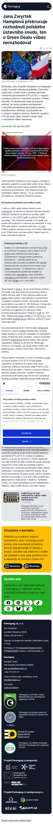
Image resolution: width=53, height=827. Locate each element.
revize (21, 316)
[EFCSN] (10, 748)
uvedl (47, 357)
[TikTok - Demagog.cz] (38, 602)
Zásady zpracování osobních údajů (16, 820)
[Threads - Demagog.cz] (8, 608)
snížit (7, 253)
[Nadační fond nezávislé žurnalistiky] (11, 767)
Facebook (11, 175)
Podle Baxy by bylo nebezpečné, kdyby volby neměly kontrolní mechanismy (33, 496)
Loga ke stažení (11, 687)
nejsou (4, 298)
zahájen (15, 280)
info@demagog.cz (12, 680)
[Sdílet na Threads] (47, 48)
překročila (43, 328)
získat (7, 268)
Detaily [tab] (27, 390)
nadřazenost (16, 340)
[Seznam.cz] (28, 808)
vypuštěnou (10, 277)
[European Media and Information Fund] (15, 783)
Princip (21, 256)
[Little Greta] (11, 800)
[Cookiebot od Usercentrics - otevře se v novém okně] (39, 383)
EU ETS (43, 248)
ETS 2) (41, 316)
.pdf (25, 217)
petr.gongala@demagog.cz (15, 668)
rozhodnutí (6, 211)
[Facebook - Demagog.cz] (8, 602)
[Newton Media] (29, 800)
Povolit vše (26, 433)
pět (42, 343)
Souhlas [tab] (9, 390)
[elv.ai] (10, 808)
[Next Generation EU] (15, 775)
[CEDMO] (19, 734)
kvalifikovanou (19, 319)
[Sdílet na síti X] (44, 48)
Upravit (25, 441)
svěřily (23, 331)
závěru (19, 289)
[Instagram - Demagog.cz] (18, 602)
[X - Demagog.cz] (28, 602)
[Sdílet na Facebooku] (41, 48)
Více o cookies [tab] (43, 390)
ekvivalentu (22, 274)
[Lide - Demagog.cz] (28, 608)
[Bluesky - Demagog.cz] (18, 608)
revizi (43, 226)
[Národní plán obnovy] (28, 767)
